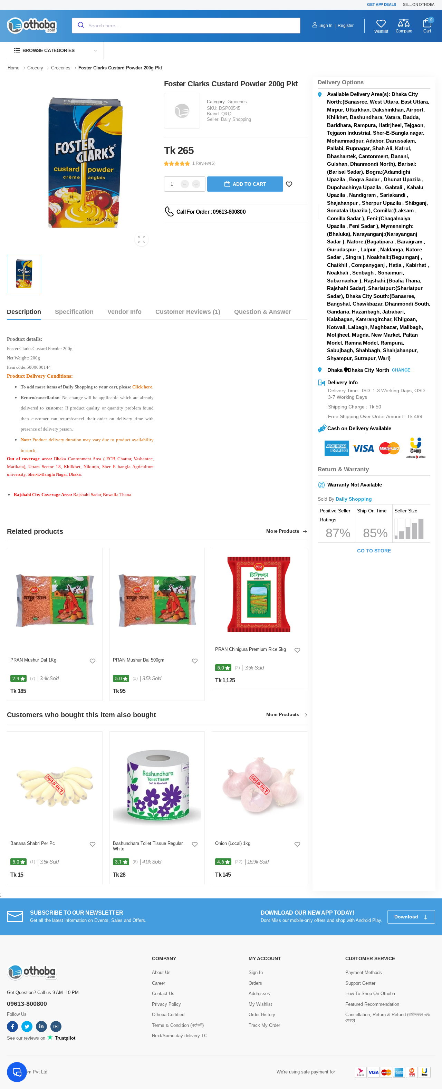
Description (24, 311)
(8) (135, 862)
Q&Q (226, 113)
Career (158, 983)
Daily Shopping (236, 119)
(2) (237, 668)
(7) (32, 678)
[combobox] (186, 25)
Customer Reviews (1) (187, 311)
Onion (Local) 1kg (232, 843)
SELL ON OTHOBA (418, 4)
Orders (255, 983)
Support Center (360, 983)
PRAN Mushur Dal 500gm (138, 660)
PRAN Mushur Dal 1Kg (33, 660)
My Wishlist (260, 1004)
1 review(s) (203, 163)
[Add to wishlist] (92, 661)
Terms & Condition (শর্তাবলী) (178, 1025)
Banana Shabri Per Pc (32, 843)
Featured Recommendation (372, 1004)
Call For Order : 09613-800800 (211, 212)
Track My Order (264, 1025)
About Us (161, 972)
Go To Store (374, 550)
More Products (283, 531)
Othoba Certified (168, 1014)
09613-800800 (27, 1004)
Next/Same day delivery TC (179, 1035)
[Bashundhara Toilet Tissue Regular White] (157, 784)
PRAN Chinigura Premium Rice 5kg (250, 649)
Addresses (259, 993)
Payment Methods (363, 972)
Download (407, 916)
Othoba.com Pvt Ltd (27, 1071)
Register (346, 25)
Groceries (237, 101)
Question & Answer (262, 311)
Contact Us (163, 993)
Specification (74, 311)
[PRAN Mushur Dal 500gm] (157, 601)
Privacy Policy (166, 1004)
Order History (262, 1014)
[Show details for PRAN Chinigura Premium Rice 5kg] (259, 595)
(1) (135, 678)
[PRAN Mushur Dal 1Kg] (54, 601)
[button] (55, 50)
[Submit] (80, 25)
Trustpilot (64, 1038)
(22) (238, 862)
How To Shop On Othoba (370, 993)
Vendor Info (124, 311)
